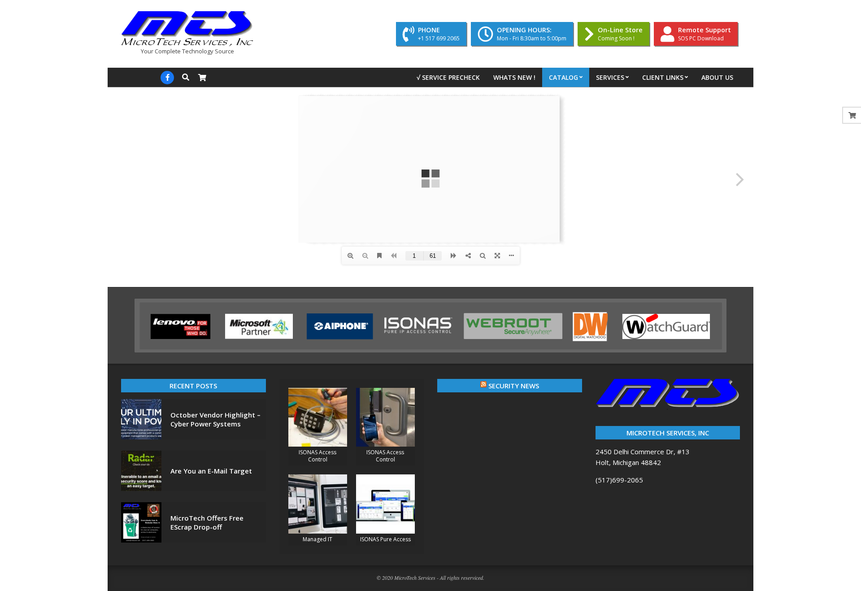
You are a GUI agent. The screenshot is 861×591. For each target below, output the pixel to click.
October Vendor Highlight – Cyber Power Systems (215, 419)
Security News (513, 385)
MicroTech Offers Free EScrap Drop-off (207, 522)
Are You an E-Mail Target (211, 470)
